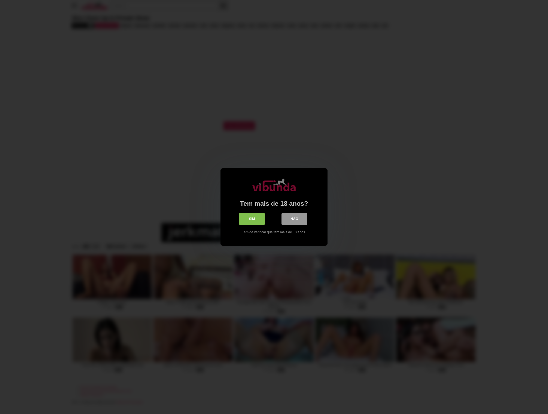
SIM (252, 219)
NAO (294, 219)
